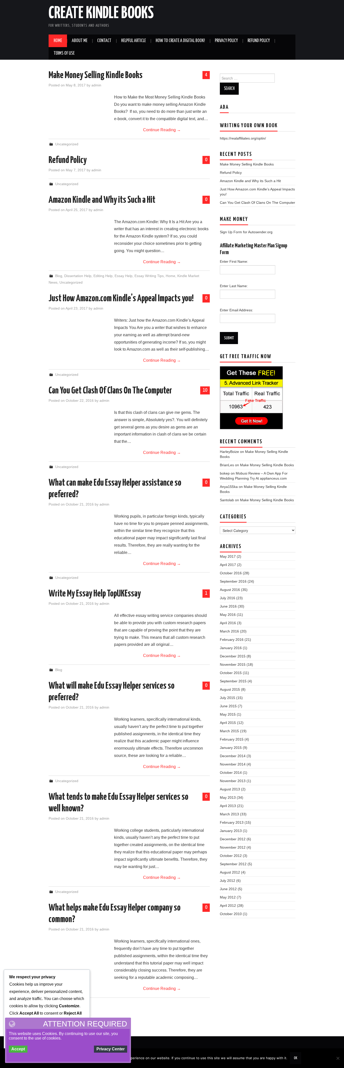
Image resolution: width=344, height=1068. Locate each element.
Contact (104, 41)
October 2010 (231, 914)
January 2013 (231, 831)
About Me (79, 41)
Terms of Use (64, 53)
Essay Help (123, 276)
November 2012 (233, 847)
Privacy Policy (226, 41)
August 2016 (230, 590)
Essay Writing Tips (149, 276)
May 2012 (228, 897)
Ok (295, 1058)
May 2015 (228, 714)
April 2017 (228, 565)
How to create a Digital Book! (180, 41)
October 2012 (231, 856)
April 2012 (228, 906)
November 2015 (233, 664)
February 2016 (232, 640)
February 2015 (232, 739)
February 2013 (232, 822)
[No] (337, 1058)
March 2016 (229, 631)
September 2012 (233, 864)
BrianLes (227, 465)
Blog (58, 276)
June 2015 (228, 706)
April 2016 (228, 623)
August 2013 (230, 789)
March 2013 (229, 814)
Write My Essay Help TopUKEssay (95, 593)
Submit (229, 338)
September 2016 (233, 581)
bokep (225, 473)
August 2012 (230, 872)
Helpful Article (133, 41)
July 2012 (227, 881)
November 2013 (233, 781)
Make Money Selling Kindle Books (96, 75)
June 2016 (228, 606)
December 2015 (233, 656)
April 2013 (228, 806)
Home (58, 41)
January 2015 (231, 748)
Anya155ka (229, 487)
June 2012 (228, 889)
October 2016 (231, 573)
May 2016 (228, 615)
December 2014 (233, 756)
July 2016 (227, 598)
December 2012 (233, 839)
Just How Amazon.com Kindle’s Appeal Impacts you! (121, 298)
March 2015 (229, 731)
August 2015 (230, 689)
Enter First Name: (234, 261)
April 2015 (228, 723)
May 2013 (228, 797)
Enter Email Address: (236, 310)
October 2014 (231, 773)
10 (205, 390)
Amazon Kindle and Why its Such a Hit (102, 200)
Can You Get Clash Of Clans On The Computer (110, 390)
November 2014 (233, 764)
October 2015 (231, 673)
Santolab (227, 500)
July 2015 (227, 698)
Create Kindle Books (101, 14)
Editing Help (103, 276)
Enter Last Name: (234, 286)
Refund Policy (259, 41)
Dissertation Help (77, 276)
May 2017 (228, 556)
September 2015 (233, 681)
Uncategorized (66, 144)
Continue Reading (162, 130)
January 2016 (231, 648)
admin (96, 85)
